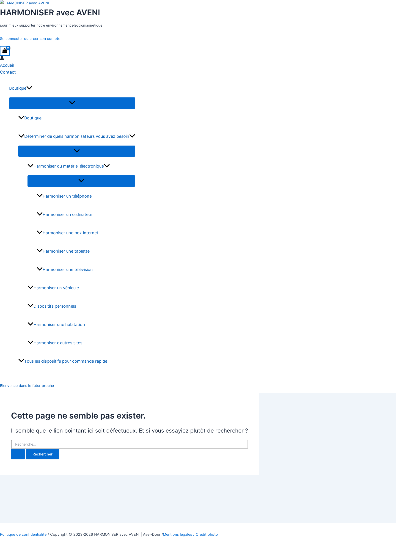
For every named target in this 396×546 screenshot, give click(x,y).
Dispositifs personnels (54, 306)
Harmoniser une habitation (59, 324)
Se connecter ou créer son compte (30, 38)
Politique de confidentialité (23, 534)
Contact (8, 72)
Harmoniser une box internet (70, 232)
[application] (29, 88)
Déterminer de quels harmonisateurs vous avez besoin (76, 136)
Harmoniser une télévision (68, 269)
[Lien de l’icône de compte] (2, 59)
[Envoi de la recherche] (18, 454)
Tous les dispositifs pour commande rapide (65, 361)
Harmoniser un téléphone (67, 196)
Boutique (17, 88)
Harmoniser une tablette (66, 251)
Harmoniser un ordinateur (67, 214)
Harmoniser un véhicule (56, 287)
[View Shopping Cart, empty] (5, 50)
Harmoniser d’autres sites (57, 342)
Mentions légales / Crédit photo (190, 534)
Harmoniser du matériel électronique (68, 166)
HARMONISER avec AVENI (50, 12)
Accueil (7, 65)
